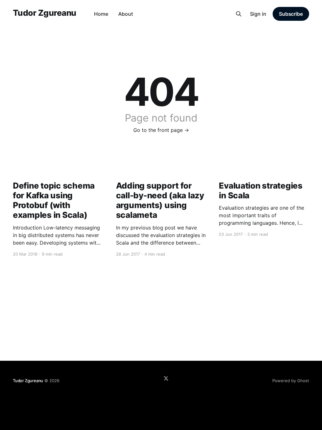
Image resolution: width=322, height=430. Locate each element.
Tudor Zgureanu (44, 13)
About (125, 14)
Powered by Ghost (290, 380)
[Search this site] (239, 14)
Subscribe (291, 14)
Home (101, 14)
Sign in (258, 14)
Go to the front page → (161, 130)
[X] (166, 378)
